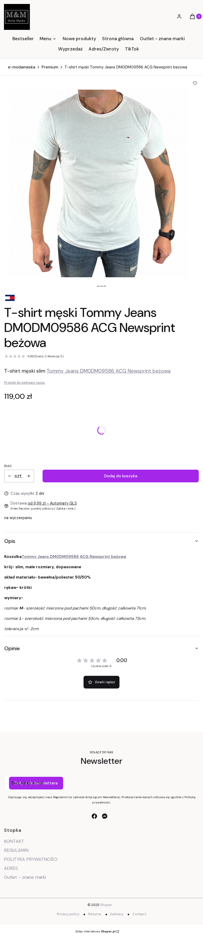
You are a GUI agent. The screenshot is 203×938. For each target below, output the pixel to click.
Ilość (8, 466)
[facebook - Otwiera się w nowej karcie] (94, 816)
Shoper (106, 905)
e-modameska (21, 67)
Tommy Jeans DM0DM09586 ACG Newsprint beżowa (108, 371)
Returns (94, 914)
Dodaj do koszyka (120, 476)
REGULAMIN (16, 850)
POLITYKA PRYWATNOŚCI (30, 859)
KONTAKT (14, 841)
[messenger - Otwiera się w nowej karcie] (105, 816)
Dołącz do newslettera (36, 783)
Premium (49, 67)
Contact (139, 914)
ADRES (11, 868)
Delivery (116, 914)
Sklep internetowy (95, 931)
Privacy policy (68, 914)
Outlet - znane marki (25, 877)
